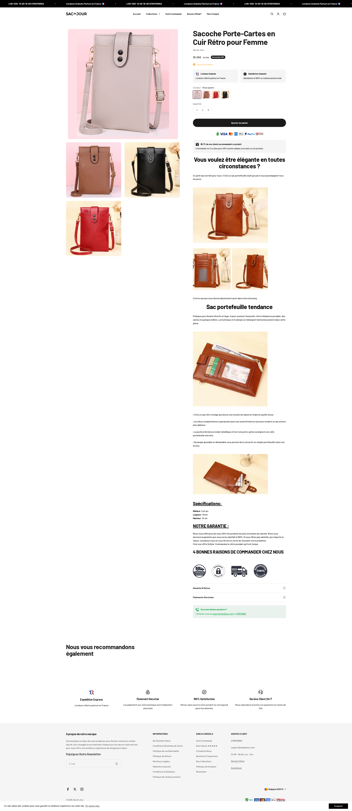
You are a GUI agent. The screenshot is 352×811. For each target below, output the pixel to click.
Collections (151, 14)
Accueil (137, 14)
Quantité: (197, 103)
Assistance (236, 768)
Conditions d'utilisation (164, 771)
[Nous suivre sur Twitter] (75, 789)
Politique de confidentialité (166, 751)
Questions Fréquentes (207, 756)
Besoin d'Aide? (194, 14)
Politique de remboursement (167, 777)
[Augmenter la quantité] (208, 110)
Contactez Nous (203, 751)
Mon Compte (213, 14)
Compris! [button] (338, 806)
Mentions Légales (161, 761)
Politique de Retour (162, 756)
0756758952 (241, 614)
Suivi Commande (173, 14)
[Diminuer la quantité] (197, 110)
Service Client (237, 761)
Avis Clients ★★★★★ (206, 745)
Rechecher (201, 771)
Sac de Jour (198, 50)
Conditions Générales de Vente (168, 745)
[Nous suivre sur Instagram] (82, 789)
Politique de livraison (206, 766)
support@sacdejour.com (222, 614)
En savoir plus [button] (92, 806)
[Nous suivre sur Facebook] (68, 789)
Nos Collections (203, 761)
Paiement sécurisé (162, 766)
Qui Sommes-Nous (161, 740)
